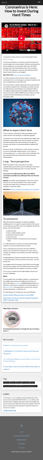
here (16, 153)
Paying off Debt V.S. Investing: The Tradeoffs (25, 189)
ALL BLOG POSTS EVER (21, 436)
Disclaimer (21, 448)
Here (28, 400)
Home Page (8, 287)
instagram (18, 283)
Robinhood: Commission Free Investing (15, 345)
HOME (21, 432)
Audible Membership (9, 410)
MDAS (4, 2)
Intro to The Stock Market (22, 75)
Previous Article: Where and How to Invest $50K (18, 295)
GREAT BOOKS (21, 440)
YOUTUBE (21, 444)
